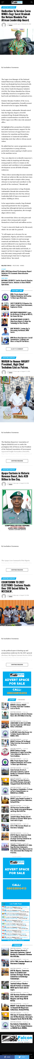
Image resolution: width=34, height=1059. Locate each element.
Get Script (10, 940)
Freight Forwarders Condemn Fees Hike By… (13, 911)
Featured (16, 265)
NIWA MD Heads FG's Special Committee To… (14, 934)
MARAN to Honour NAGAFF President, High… (15, 918)
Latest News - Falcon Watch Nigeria (10, 915)
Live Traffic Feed (16, 904)
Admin (10, 25)
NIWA (22, 265)
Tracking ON (21, 940)
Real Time (15, 940)
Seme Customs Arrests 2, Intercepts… (14, 924)
